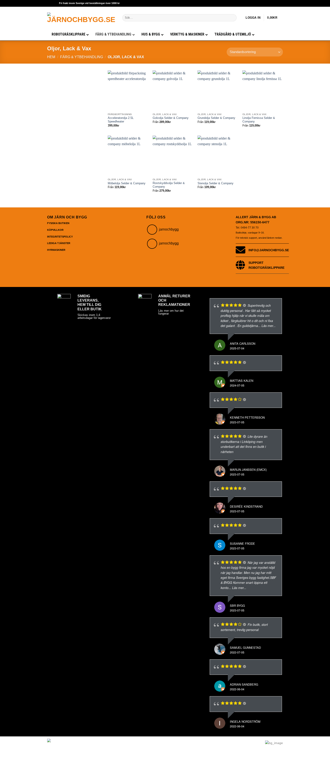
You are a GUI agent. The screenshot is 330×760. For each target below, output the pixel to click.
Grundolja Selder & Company (216, 118)
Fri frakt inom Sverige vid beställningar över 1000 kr (89, 3)
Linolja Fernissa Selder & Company (258, 119)
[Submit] (232, 17)
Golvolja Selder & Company (171, 118)
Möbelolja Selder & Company (126, 183)
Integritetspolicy (60, 236)
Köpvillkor (55, 230)
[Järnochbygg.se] (81, 17)
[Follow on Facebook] (152, 244)
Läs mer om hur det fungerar (171, 312)
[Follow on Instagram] (152, 229)
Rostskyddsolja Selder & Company (169, 185)
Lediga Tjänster (58, 243)
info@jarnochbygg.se (269, 250)
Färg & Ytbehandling (81, 57)
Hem (51, 57)
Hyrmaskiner (56, 250)
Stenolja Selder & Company (215, 183)
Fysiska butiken (58, 223)
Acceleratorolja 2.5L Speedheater (121, 119)
